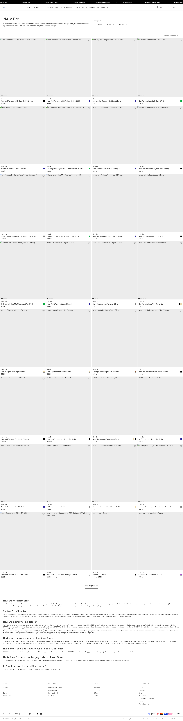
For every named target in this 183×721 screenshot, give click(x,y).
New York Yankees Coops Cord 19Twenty (108, 236)
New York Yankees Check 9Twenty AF (106, 507)
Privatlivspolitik (53, 690)
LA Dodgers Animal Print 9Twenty (59, 371)
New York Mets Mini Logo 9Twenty (59, 304)
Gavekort (142, 701)
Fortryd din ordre (144, 704)
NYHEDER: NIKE (26, 2)
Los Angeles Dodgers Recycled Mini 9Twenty (155, 507)
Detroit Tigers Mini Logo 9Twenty (13, 371)
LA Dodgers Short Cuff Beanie (58, 507)
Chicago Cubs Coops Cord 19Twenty (106, 371)
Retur (140, 693)
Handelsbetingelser (55, 687)
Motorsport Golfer (99, 574)
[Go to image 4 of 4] (145, 298)
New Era (4, 99)
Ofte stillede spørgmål (147, 698)
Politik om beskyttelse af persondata (144, 719)
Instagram (97, 690)
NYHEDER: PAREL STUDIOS (51, 2)
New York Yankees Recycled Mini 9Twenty (154, 168)
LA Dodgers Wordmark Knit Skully (151, 439)
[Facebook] (33, 714)
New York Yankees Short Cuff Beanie (14, 507)
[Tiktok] (37, 714)
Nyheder (50, 7)
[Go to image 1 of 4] (139, 298)
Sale (48, 513)
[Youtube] (41, 714)
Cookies (51, 696)
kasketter (62, 614)
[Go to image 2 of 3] (4, 298)
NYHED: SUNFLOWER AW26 (102, 2)
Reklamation (143, 696)
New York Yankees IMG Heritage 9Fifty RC (62, 574)
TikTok (95, 693)
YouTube (96, 696)
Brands (84, 7)
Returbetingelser (54, 693)
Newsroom (7, 696)
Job (4, 690)
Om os (5, 687)
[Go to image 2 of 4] (141, 298)
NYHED (95, 107)
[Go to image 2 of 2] (4, 501)
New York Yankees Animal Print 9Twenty (153, 371)
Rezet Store (11, 719)
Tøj (61, 7)
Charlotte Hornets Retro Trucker (150, 574)
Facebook (97, 687)
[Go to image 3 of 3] (6, 298)
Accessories (68, 7)
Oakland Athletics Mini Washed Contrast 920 (63, 236)
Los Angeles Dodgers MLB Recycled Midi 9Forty (64, 168)
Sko (56, 7)
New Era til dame (15, 616)
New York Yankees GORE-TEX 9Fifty (14, 574)
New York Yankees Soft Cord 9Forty (152, 101)
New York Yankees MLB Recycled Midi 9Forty (17, 101)
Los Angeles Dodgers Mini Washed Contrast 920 (18, 236)
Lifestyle (77, 7)
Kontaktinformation (174, 719)
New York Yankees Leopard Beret (151, 236)
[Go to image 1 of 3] (2, 298)
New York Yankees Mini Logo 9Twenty (106, 304)
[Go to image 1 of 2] (2, 501)
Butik (4, 693)
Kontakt (141, 687)
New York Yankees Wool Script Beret (152, 304)
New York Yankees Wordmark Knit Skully (61, 439)
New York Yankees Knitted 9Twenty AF (107, 168)
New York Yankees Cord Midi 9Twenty (15, 439)
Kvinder (36, 7)
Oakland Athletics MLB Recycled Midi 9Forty (17, 304)
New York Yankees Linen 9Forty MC (14, 168)
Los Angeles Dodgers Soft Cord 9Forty (107, 101)
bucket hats (85, 614)
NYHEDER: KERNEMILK (79, 2)
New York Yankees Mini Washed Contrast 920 (63, 101)
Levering (142, 690)
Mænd (29, 7)
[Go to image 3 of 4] (143, 298)
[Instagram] (30, 714)
